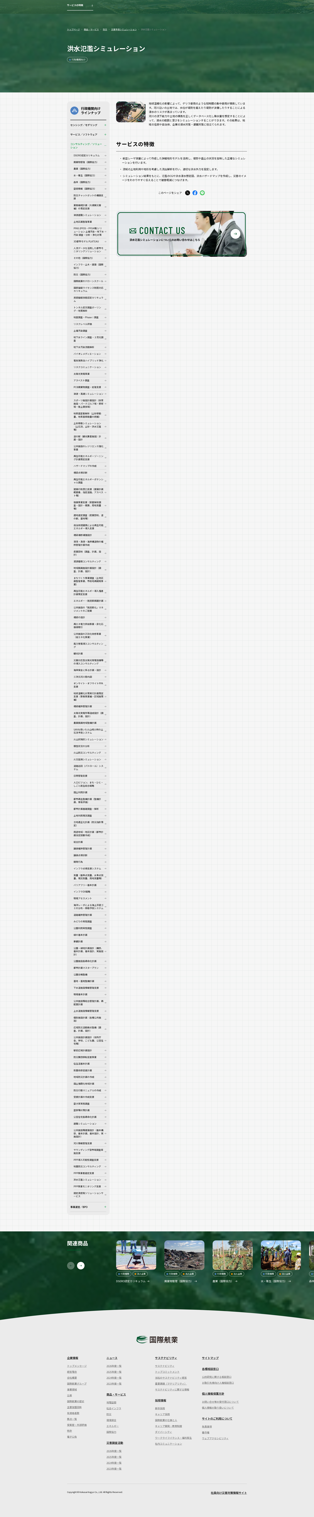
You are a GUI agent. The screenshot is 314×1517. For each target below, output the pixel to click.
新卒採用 (160, 1408)
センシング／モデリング (83, 125)
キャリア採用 (162, 1414)
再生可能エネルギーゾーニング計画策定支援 (88, 457)
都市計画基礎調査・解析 (86, 808)
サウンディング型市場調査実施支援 (88, 1151)
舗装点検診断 (80, 855)
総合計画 (78, 842)
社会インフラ (113, 1408)
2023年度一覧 (114, 1383)
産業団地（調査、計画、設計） (87, 553)
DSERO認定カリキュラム (87, 155)
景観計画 (78, 941)
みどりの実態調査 (83, 921)
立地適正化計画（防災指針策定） (88, 823)
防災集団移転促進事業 (85, 1057)
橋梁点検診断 (80, 472)
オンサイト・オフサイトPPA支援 (88, 685)
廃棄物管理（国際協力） (86, 162)
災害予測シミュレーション (124, 29)
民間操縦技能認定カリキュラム (88, 299)
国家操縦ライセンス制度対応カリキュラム (88, 289)
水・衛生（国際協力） (85, 175)
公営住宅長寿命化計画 (85, 1116)
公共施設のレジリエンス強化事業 (88, 448)
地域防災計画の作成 (84, 1077)
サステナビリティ (166, 1358)
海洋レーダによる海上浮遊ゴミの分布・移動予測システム (88, 906)
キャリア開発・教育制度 (168, 1426)
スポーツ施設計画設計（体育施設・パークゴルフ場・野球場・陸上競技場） (88, 403)
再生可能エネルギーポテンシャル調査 (88, 481)
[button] (71, 1265)
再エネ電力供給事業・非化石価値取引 (88, 625)
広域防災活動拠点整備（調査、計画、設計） (87, 1029)
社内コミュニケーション (168, 1443)
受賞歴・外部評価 (77, 1425)
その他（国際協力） (84, 258)
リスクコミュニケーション (87, 367)
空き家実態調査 (82, 1103)
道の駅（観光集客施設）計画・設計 (87, 438)
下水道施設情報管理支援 (86, 987)
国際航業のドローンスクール (88, 281)
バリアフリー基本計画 (85, 885)
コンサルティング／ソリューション (86, 145)
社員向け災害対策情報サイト (229, 1493)
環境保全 (111, 1420)
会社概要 (72, 1377)
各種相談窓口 (210, 1369)
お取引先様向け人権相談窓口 (218, 1382)
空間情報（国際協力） (85, 188)
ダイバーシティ (163, 1432)
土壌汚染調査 (80, 330)
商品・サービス (91, 29)
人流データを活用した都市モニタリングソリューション (88, 249)
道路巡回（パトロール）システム (88, 767)
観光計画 (78, 653)
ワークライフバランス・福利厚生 (173, 1437)
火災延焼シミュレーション (87, 759)
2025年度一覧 (114, 1371)
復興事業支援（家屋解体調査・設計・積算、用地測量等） (87, 505)
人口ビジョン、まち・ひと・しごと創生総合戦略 (88, 784)
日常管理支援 (80, 775)
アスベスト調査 (81, 380)
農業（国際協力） (83, 168)
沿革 (69, 1395)
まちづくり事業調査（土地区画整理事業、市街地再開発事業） (88, 581)
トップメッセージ (77, 1366)
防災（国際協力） (83, 274)
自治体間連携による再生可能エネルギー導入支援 (88, 527)
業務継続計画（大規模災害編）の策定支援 (87, 207)
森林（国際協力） (83, 182)
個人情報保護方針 (213, 1393)
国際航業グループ (77, 1383)
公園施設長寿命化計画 (85, 961)
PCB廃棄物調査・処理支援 (87, 387)
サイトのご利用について (217, 1418)
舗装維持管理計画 (83, 848)
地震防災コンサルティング (87, 1166)
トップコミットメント (167, 1371)
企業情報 (72, 1358)
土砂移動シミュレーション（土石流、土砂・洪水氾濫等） (87, 426)
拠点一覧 (72, 1419)
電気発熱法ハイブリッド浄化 (88, 360)
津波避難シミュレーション (87, 215)
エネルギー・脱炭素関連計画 (88, 600)
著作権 (205, 1432)
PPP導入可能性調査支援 (86, 1159)
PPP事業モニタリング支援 (87, 1186)
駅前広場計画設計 (83, 1050)
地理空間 (111, 1402)
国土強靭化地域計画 (84, 1083)
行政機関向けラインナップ (91, 110)
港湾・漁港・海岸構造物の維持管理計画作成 (88, 543)
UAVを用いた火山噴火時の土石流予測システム (88, 731)
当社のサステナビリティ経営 (171, 1377)
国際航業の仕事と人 (166, 1420)
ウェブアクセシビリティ (215, 1438)
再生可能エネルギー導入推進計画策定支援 (88, 592)
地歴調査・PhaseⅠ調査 (86, 317)
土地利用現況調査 (83, 815)
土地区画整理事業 (83, 221)
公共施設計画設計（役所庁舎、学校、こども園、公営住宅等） (88, 1040)
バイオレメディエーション (87, 353)
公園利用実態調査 (83, 928)
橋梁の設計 (79, 617)
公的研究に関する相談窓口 (216, 1377)
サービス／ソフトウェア (83, 134)
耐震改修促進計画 (83, 1070)
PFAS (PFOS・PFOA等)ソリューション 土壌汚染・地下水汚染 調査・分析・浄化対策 (89, 231)
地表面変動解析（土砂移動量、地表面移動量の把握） (87, 415)
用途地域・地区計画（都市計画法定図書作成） (88, 833)
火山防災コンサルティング (87, 752)
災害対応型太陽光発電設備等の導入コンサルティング (88, 662)
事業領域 (72, 1389)
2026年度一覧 (114, 1366)
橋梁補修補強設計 (83, 535)
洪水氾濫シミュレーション (87, 1179)
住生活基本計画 (82, 1063)
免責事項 (207, 1426)
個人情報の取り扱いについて (218, 1407)
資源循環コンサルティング (87, 561)
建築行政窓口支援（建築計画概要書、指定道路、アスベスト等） (88, 492)
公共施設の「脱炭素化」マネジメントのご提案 (88, 609)
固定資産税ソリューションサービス (88, 1194)
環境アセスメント (83, 898)
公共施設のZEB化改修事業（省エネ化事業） (87, 635)
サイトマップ (210, 1358)
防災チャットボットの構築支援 (88, 197)
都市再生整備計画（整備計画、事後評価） (87, 800)
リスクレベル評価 (83, 324)
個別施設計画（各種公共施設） (87, 1019)
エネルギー (112, 1426)
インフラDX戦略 (82, 891)
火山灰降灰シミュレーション (88, 739)
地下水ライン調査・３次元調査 (88, 339)
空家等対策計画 (82, 1110)
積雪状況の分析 (82, 746)
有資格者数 (73, 1413)
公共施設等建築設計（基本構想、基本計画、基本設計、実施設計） (88, 1133)
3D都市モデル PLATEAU (86, 241)
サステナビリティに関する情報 (172, 1389)
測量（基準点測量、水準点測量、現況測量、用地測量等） (88, 877)
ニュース (111, 1358)
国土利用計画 (80, 792)
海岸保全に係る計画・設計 (87, 670)
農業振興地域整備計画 (85, 722)
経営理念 (72, 1371)
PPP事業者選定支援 (84, 1173)
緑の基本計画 (80, 934)
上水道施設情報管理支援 (86, 1010)
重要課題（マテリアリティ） (171, 1383)
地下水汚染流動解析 (84, 347)
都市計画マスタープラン (86, 967)
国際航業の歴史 (75, 1401)
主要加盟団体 (74, 1407)
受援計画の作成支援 (84, 1097)
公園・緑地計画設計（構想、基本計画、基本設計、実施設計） (88, 951)
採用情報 (160, 1400)
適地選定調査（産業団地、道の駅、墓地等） (88, 517)
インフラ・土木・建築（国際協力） (88, 266)
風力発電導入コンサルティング (88, 645)
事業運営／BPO (79, 1207)
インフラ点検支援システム (87, 868)
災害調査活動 (114, 1443)
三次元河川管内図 (83, 676)
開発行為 (78, 861)
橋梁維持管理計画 (83, 706)
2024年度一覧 (114, 1377)
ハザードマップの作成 (85, 465)
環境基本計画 (80, 994)
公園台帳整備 (80, 974)
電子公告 (72, 1436)
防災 (105, 29)
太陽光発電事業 (82, 373)
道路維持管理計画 (83, 914)
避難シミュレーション (85, 1123)
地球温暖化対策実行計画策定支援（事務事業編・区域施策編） (88, 696)
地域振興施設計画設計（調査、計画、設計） (87, 569)
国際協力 (111, 1432)
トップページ (73, 29)
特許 (69, 1430)
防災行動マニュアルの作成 (87, 1090)
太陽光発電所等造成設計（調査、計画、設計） (88, 714)
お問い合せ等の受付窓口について (220, 1401)
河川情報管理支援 (83, 1143)
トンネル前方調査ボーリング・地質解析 (87, 309)
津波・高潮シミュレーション (88, 393)
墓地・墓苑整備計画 (84, 981)
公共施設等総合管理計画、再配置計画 (88, 1002)
